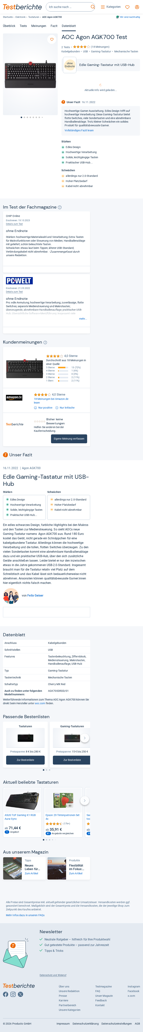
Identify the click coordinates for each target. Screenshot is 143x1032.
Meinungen (38, 26)
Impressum (63, 1023)
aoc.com (40, 703)
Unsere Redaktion (69, 991)
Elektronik (20, 17)
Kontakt (100, 1005)
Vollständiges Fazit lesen (79, 130)
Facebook (133, 991)
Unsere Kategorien (69, 1009)
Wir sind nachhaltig (130, 17)
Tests (23, 26)
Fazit (54, 26)
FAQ (97, 991)
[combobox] (68, 6)
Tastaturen (33, 17)
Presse (63, 995)
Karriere (63, 1000)
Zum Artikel (31, 873)
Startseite (8, 17)
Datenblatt (69, 26)
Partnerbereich (67, 1005)
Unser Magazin (104, 995)
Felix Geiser (35, 595)
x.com (131, 995)
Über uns (64, 986)
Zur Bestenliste (28, 760)
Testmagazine (103, 986)
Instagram (134, 986)
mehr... (83, 318)
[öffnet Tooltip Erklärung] (60, 207)
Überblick (9, 26)
